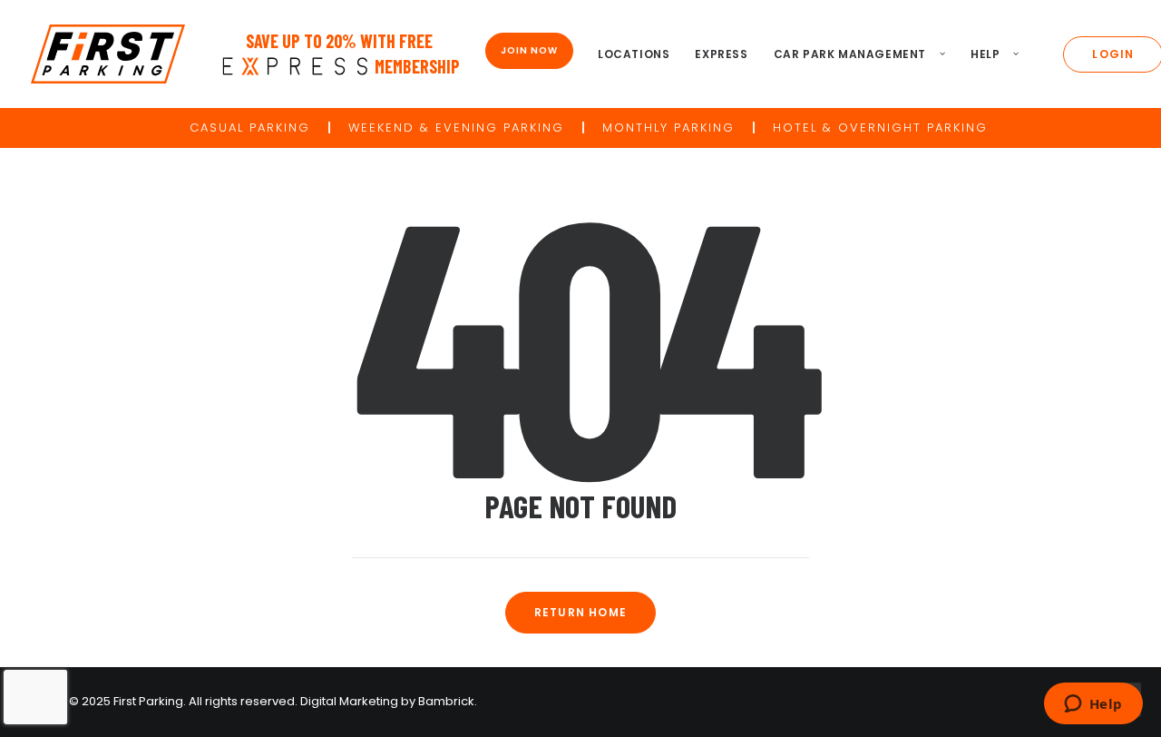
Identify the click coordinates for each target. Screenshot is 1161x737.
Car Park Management (850, 54)
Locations (633, 54)
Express (721, 54)
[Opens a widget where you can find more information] (1093, 705)
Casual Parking (250, 127)
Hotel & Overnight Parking (880, 127)
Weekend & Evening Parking (456, 127)
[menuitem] (633, 54)
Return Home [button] (580, 612)
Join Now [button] (529, 50)
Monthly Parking (668, 127)
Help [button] (985, 54)
